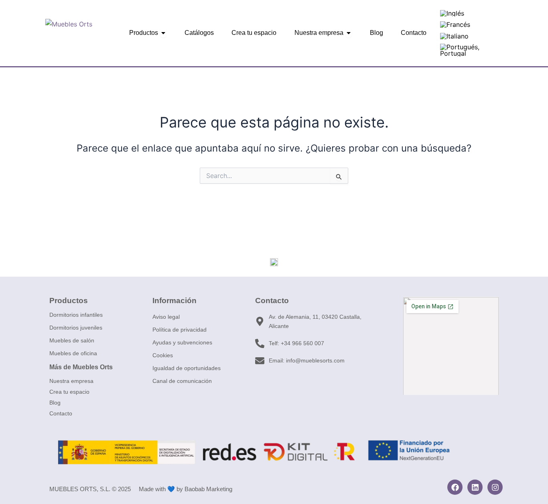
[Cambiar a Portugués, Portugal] (467, 50)
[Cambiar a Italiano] (454, 36)
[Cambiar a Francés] (455, 24)
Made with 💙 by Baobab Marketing (185, 489)
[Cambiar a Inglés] (452, 13)
